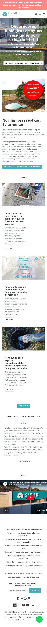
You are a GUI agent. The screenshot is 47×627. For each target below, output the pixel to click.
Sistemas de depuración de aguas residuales (23, 529)
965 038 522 (28, 617)
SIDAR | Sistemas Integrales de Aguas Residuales (25, 612)
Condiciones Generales (31, 577)
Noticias (20, 562)
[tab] (21, 475)
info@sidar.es (17, 620)
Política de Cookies (14, 577)
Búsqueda (36, 562)
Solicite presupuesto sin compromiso (23, 63)
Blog (28, 562)
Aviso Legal (8, 573)
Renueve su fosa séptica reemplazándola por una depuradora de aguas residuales (16, 363)
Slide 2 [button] (23, 475)
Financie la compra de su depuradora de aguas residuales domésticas (16, 290)
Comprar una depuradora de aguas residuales (23, 552)
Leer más (9, 248)
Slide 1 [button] (21, 475)
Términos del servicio (13, 565)
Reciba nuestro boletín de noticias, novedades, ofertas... (23, 584)
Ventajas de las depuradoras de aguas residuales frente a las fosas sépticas (14, 218)
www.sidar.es (30, 620)
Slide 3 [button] (25, 475)
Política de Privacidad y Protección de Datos (28, 573)
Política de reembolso (33, 565)
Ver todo (23, 406)
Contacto (10, 562)
